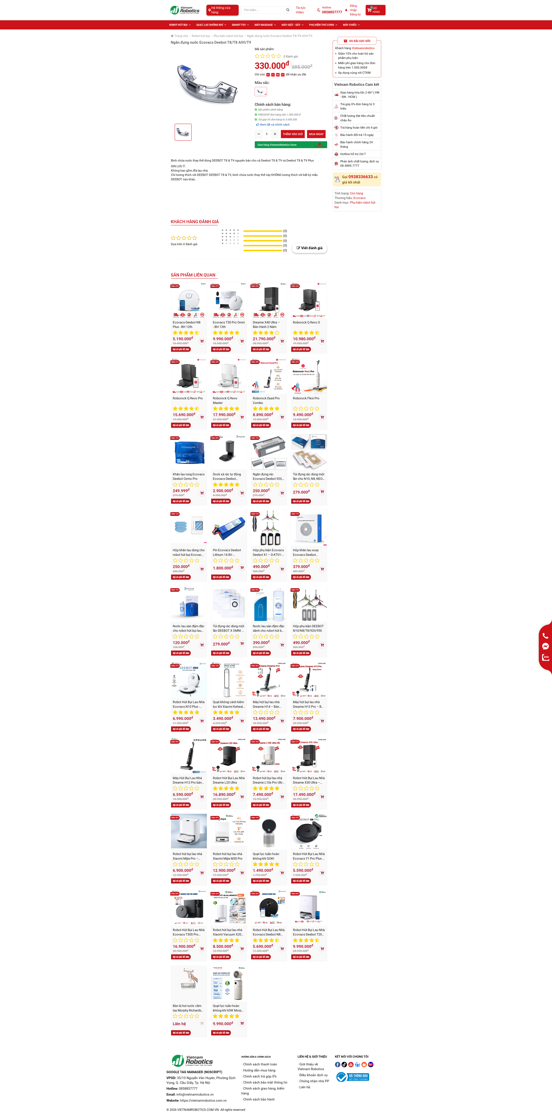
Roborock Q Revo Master (225, 400)
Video (300, 12)
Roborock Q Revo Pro (188, 398)
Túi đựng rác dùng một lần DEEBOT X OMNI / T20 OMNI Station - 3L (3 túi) (228, 628)
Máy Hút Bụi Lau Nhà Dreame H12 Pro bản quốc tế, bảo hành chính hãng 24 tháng (187, 780)
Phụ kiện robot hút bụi (228, 36)
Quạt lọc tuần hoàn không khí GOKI (266, 856)
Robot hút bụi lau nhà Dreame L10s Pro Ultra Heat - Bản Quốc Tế (268, 780)
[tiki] (358, 1066)
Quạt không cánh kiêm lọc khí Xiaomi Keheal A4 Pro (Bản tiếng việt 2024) (228, 704)
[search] (288, 10)
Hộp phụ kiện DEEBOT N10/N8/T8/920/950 (308, 628)
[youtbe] (351, 1066)
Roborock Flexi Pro (306, 398)
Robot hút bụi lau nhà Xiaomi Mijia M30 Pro (228, 856)
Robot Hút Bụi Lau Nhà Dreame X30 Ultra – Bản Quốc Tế (309, 780)
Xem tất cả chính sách (274, 124)
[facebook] (338, 1066)
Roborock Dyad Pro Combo (266, 400)
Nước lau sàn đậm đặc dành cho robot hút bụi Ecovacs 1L (268, 628)
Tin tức (301, 8)
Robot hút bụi (201, 36)
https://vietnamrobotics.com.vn (203, 1100)
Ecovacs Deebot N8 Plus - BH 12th (186, 325)
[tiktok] (345, 1066)
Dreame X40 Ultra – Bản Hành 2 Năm (266, 325)
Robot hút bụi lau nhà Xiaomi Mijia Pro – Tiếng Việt (187, 856)
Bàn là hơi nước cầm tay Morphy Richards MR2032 (187, 1008)
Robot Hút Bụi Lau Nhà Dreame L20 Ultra (229, 780)
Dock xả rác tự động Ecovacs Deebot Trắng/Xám (227, 476)
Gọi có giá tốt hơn (181, 349)
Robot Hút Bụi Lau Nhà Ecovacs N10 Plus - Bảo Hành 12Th (189, 704)
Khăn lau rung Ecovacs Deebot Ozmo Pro (189, 476)
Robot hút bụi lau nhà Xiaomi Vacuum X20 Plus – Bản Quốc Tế (227, 932)
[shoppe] (364, 1066)
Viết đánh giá (311, 248)
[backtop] (550, 1115)
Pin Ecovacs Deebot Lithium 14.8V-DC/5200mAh (227, 552)
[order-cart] (202, 341)
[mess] (546, 646)
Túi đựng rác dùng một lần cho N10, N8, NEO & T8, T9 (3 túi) (308, 476)
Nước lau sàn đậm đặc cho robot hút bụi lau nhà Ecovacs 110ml (188, 628)
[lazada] (371, 1066)
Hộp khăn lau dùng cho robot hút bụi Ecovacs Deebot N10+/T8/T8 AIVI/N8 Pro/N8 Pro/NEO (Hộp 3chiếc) (189, 552)
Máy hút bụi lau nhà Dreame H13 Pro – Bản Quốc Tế (309, 704)
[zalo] (546, 657)
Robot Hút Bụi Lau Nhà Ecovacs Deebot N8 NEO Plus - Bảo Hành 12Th (269, 932)
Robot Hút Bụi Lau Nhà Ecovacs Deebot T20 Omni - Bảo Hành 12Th (309, 932)
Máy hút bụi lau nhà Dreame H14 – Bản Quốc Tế (266, 704)
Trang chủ (181, 36)
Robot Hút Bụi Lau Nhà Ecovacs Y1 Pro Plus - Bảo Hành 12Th (309, 856)
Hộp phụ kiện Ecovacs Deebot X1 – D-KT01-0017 (268, 552)
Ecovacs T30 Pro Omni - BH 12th (229, 325)
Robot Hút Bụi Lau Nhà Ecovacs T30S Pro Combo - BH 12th (189, 932)
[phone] (546, 636)
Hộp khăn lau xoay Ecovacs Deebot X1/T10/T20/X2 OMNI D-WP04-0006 (308, 552)
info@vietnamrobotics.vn (195, 1094)
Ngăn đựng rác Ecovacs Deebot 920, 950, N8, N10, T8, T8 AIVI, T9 (267, 476)
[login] (346, 10)
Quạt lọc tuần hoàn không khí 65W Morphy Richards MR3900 (229, 1008)
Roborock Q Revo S (306, 322)
